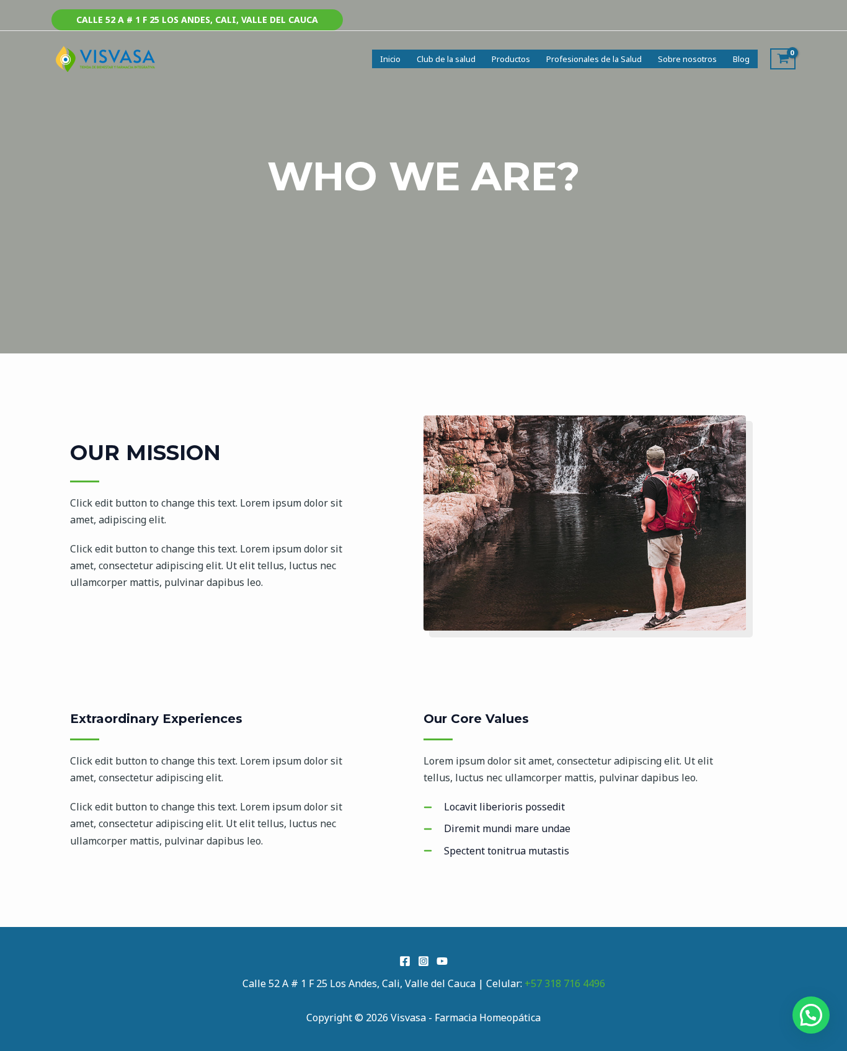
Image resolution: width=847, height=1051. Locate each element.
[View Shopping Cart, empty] (783, 58)
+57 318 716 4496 (565, 983)
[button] (197, 19)
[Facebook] (404, 961)
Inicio (390, 58)
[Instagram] (423, 961)
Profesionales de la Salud (594, 58)
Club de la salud (446, 58)
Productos (511, 58)
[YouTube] (442, 961)
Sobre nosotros (687, 58)
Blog (741, 58)
